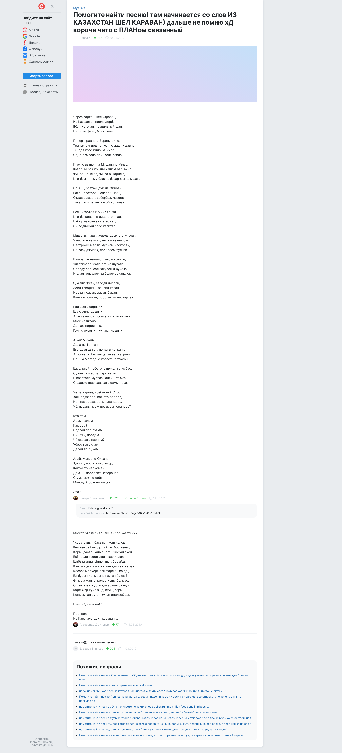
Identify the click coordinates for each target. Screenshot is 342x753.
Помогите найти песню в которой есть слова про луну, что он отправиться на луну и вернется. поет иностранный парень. (161, 735)
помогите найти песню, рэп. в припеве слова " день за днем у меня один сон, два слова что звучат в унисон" (153, 729)
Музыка (79, 8)
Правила (35, 742)
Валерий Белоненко (93, 513)
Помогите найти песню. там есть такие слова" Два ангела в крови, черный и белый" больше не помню (148, 712)
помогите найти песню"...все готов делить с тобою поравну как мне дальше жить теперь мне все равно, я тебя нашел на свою (165, 723)
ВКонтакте (37, 55)
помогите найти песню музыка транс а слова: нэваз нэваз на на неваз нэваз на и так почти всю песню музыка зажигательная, (165, 718)
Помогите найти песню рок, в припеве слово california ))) (117, 685)
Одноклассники (41, 61)
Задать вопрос (41, 76)
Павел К (85, 508)
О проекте (42, 738)
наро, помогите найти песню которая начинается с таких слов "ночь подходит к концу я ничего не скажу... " (153, 690)
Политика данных (41, 745)
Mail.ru (34, 30)
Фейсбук (35, 49)
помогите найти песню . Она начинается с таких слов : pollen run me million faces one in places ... (144, 706)
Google (34, 36)
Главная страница (43, 85)
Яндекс (34, 42)
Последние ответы (43, 92)
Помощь (48, 742)
